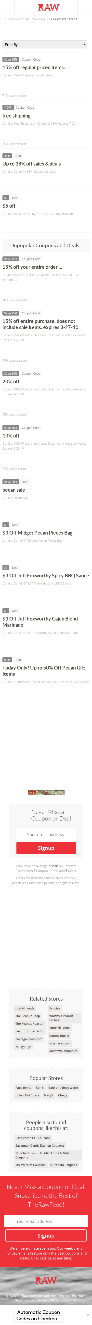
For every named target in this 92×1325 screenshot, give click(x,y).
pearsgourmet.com (28, 1039)
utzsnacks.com (59, 1043)
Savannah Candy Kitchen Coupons (39, 1145)
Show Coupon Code (24, 85)
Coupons (9, 19)
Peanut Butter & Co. (29, 1031)
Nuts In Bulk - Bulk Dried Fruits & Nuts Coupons (42, 1155)
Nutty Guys (23, 1047)
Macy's (48, 1095)
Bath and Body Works (63, 1088)
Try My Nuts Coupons (30, 1165)
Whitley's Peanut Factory (61, 1018)
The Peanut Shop (27, 1016)
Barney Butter (59, 1036)
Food (22, 19)
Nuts (46, 19)
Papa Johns (23, 1088)
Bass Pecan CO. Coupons (32, 1138)
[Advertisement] (46, 29)
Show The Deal (20, 182)
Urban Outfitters (27, 1095)
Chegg (62, 1095)
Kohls (40, 1088)
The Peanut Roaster (29, 1024)
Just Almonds (24, 1008)
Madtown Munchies (63, 1051)
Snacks (35, 19)
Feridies (54, 1008)
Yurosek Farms (59, 1028)
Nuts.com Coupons (63, 1165)
